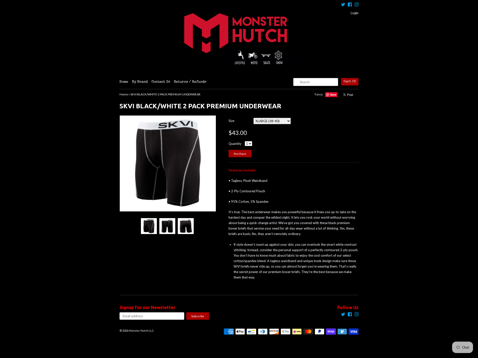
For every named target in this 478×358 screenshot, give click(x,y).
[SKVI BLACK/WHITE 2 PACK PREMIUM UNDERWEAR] (149, 226)
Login (354, 13)
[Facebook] (350, 5)
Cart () (350, 81)
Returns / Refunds (190, 82)
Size (231, 121)
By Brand (140, 82)
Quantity (235, 144)
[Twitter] (343, 5)
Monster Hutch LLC (141, 330)
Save (333, 94)
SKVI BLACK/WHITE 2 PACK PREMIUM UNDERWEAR (165, 94)
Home (124, 82)
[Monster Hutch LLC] (239, 39)
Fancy (319, 94)
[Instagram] (356, 5)
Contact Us (160, 82)
